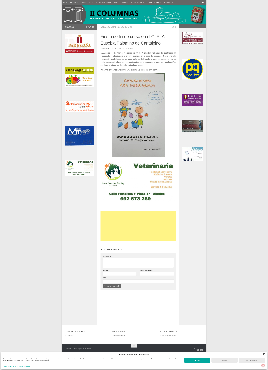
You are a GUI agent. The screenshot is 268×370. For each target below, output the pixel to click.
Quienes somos (119, 335)
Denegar (224, 360)
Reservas (167, 2)
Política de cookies (8, 366)
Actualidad (74, 2)
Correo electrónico (147, 270)
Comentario (107, 256)
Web (104, 277)
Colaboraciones (87, 2)
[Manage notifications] (263, 365)
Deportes (125, 2)
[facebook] (86, 27)
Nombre (106, 270)
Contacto (70, 335)
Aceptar (197, 360)
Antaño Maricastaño (103, 2)
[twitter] (89, 27)
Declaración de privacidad (22, 366)
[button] (264, 355)
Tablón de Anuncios (154, 2)
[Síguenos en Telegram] (93, 27)
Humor (116, 2)
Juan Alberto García (112, 49)
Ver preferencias (251, 360)
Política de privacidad (169, 335)
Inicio (65, 2)
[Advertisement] (138, 226)
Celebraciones (136, 2)
